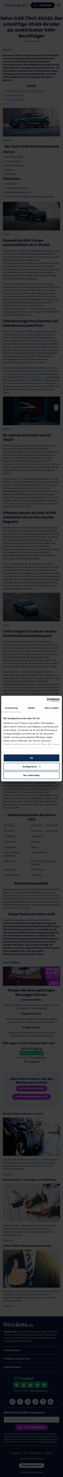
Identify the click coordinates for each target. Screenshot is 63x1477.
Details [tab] (31, 708)
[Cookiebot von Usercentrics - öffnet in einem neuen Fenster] (47, 700)
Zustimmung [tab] (11, 708)
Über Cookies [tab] (52, 708)
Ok (31, 758)
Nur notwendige (31, 775)
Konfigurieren (30, 766)
